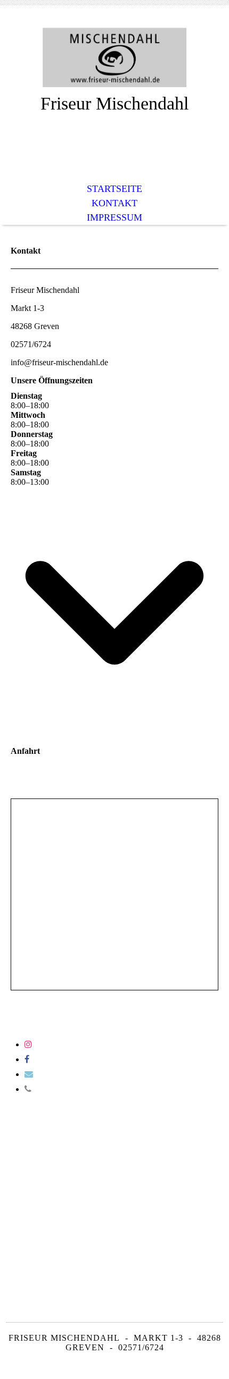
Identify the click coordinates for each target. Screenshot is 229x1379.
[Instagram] (28, 1044)
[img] (114, 57)
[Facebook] (26, 1059)
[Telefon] (27, 1089)
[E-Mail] (28, 1074)
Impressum (114, 217)
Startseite (114, 188)
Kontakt (114, 203)
